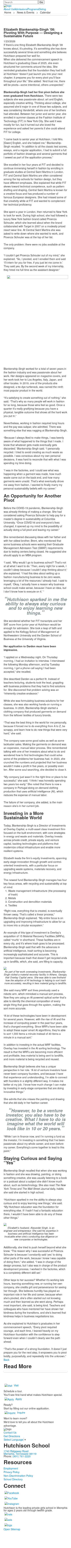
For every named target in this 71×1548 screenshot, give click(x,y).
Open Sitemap (12, 1529)
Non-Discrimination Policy (18, 1475)
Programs (33, 9)
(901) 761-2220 (22, 1456)
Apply (18, 1399)
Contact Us (10, 1432)
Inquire (21, 1412)
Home (8, 12)
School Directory (13, 1479)
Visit (16, 1385)
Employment (11, 1468)
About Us (9, 9)
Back (6, 1360)
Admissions (20, 9)
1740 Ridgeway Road (16, 1451)
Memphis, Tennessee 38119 (20, 1453)
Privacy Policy (11, 1472)
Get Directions (12, 1436)
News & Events (25, 12)
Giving (42, 9)
